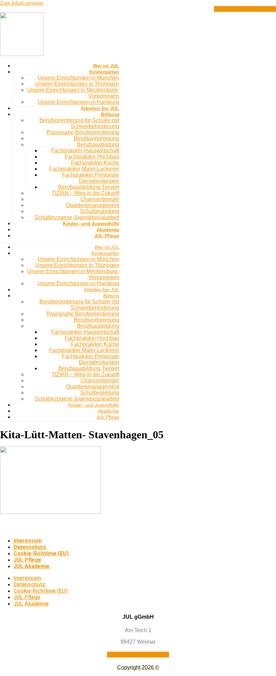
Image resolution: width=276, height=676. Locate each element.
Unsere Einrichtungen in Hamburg (78, 102)
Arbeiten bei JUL (100, 108)
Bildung (110, 114)
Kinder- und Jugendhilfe (91, 223)
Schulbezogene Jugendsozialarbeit (77, 217)
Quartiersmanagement (92, 205)
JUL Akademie (31, 566)
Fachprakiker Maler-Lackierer (84, 169)
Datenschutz (29, 547)
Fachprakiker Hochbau (92, 156)
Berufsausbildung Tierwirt (88, 187)
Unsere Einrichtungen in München (78, 78)
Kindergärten (104, 72)
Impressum (27, 540)
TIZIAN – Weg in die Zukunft (85, 193)
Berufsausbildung (98, 144)
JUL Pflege (106, 235)
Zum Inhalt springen (21, 3)
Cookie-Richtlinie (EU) (41, 553)
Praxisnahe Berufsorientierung (82, 132)
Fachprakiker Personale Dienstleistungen (90, 178)
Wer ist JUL (106, 65)
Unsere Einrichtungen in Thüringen (77, 84)
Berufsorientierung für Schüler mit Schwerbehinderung (79, 123)
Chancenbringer (99, 199)
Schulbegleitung (99, 211)
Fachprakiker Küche (95, 163)
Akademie (108, 229)
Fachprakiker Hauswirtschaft (85, 150)
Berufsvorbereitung (96, 138)
